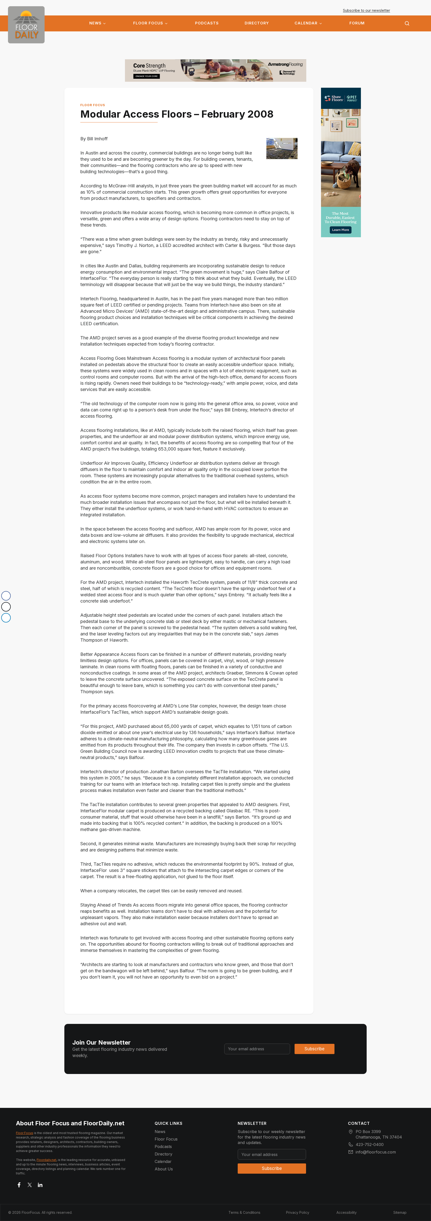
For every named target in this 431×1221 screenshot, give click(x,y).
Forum (357, 23)
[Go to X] (29, 1184)
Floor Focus (148, 23)
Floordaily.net (46, 1160)
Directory (257, 23)
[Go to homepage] (26, 24)
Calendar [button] (306, 23)
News (95, 23)
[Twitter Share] (6, 606)
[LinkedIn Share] (6, 617)
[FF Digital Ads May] (341, 162)
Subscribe (314, 1048)
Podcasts (207, 23)
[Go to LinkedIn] (40, 1184)
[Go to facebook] (19, 1184)
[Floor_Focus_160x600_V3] (215, 70)
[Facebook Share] (6, 596)
